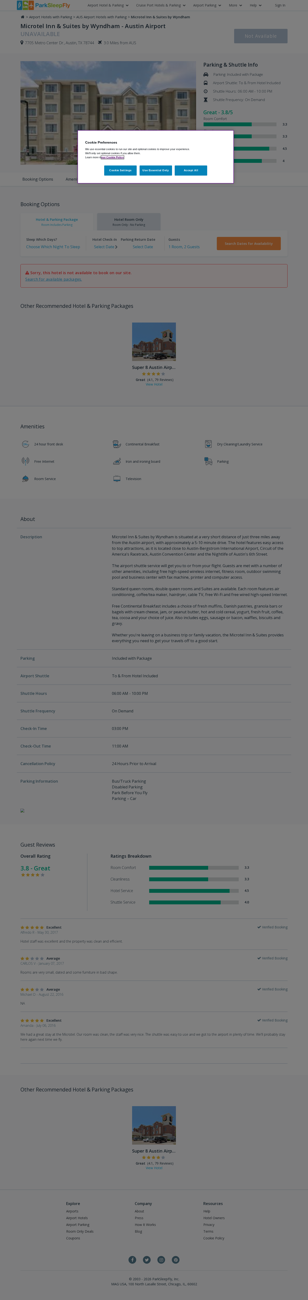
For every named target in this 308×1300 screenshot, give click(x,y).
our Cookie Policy (112, 157)
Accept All (191, 170)
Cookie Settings (120, 170)
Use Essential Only (155, 170)
